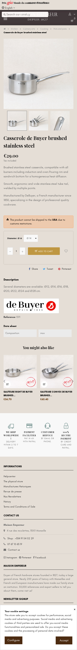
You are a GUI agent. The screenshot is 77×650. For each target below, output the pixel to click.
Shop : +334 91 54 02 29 (20, 538)
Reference (9, 317)
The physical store (13, 481)
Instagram (11, 557)
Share (35, 268)
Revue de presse (13, 491)
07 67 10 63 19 (14, 544)
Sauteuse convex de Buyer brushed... (56, 393)
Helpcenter (9, 476)
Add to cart (45, 251)
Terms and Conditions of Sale (19, 506)
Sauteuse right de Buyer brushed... (18, 393)
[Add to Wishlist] (66, 251)
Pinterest (66, 268)
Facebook (40, 557)
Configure (13, 640)
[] (7, 384)
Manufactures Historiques (17, 486)
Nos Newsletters (12, 496)
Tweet (50, 268)
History (7, 501)
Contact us (14, 549)
